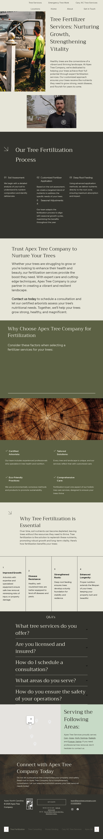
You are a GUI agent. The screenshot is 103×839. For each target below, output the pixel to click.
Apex (71, 738)
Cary (66, 738)
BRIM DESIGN (54, 809)
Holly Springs (81, 738)
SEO (41, 812)
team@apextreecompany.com (83, 801)
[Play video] (51, 112)
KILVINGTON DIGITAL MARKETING (54, 813)
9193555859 (76, 803)
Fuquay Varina (74, 741)
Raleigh (92, 738)
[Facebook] (77, 809)
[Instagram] (72, 809)
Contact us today (24, 299)
